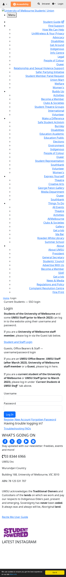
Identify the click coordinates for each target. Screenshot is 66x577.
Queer (60, 64)
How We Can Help (53, 29)
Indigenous (57, 49)
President (58, 253)
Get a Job (58, 230)
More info (13, 574)
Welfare (59, 83)
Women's (58, 87)
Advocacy (58, 37)
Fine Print (58, 292)
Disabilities (57, 41)
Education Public (54, 137)
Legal (61, 56)
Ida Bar (59, 234)
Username (10, 393)
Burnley (59, 126)
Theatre (59, 180)
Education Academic (52, 134)
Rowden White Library (50, 238)
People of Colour (54, 60)
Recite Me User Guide (15, 517)
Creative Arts (56, 184)
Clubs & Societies (53, 103)
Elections (58, 141)
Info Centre (57, 53)
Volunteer (58, 114)
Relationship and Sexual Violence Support (39, 68)
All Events (58, 207)
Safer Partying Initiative (50, 72)
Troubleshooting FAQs (17, 428)
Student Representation (49, 161)
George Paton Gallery (51, 188)
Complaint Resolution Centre (46, 288)
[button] (53, 3)
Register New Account (17, 419)
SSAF (61, 273)
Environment (56, 145)
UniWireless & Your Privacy (48, 33)
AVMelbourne (56, 219)
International (56, 110)
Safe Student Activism (51, 122)
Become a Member (52, 99)
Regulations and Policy (50, 284)
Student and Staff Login (18, 342)
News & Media (55, 280)
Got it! (55, 572)
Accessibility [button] (22, 4)
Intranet (46, 3)
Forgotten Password (43, 419)
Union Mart (57, 80)
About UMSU (56, 249)
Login (60, 3)
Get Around (57, 45)
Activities (58, 95)
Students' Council (53, 261)
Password (10, 403)
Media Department (52, 192)
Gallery (60, 226)
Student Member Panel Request (44, 76)
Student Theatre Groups (49, 107)
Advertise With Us (53, 265)
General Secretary (53, 257)
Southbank (57, 164)
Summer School (54, 242)
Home (6, 298)
